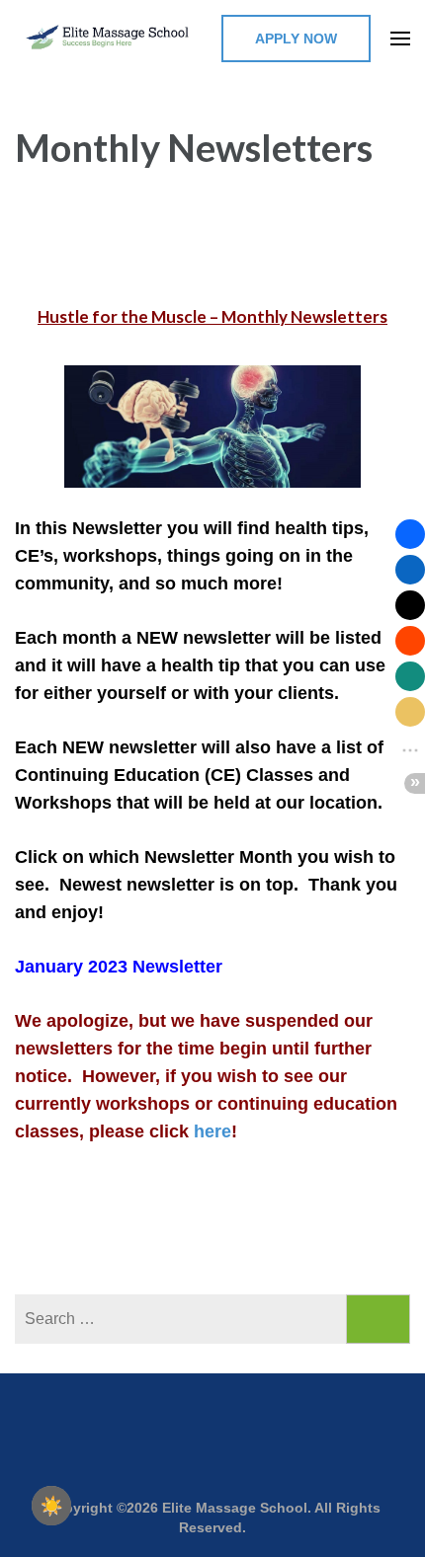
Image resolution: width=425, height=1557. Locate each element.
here (212, 1131)
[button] (410, 534)
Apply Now (296, 38)
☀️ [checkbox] (51, 1506)
